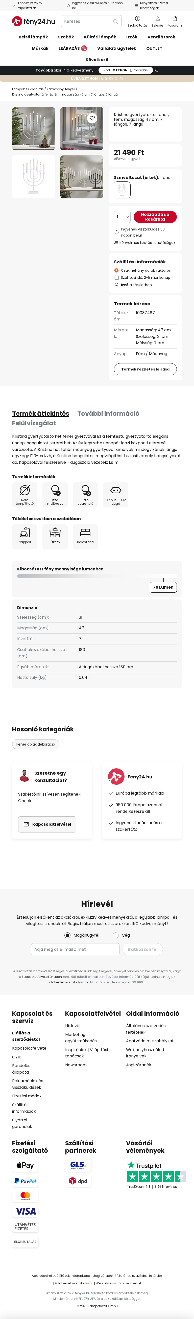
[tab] (40, 414)
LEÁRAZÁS (69, 48)
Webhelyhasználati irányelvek (119, 1283)
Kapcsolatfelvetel (29, 1048)
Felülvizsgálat (34, 423)
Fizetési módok (27, 1096)
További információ (108, 413)
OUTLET (154, 48)
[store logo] (33, 21)
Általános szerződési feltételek (139, 1276)
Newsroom (76, 1065)
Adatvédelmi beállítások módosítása (61, 1276)
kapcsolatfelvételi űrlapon (42, 977)
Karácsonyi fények (61, 89)
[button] (33, 176)
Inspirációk (76, 1050)
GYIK (16, 1057)
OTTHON (126, 70)
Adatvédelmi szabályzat (150, 1041)
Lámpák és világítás (28, 89)
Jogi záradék (138, 1065)
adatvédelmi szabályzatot (68, 982)
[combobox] (91, 21)
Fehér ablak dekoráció (35, 744)
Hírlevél (72, 1026)
